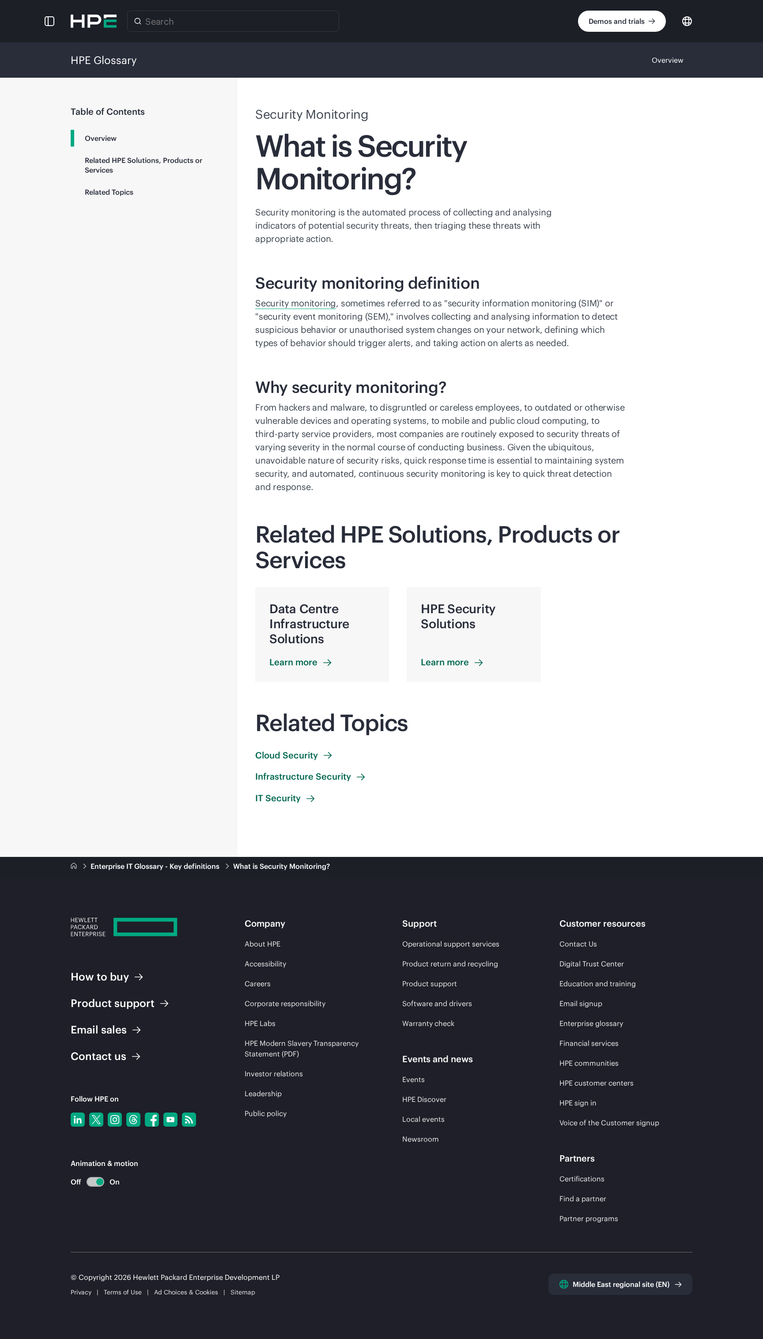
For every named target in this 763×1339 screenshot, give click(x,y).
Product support (429, 983)
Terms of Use (123, 1292)
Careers (258, 983)
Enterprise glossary (591, 1023)
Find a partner (582, 1198)
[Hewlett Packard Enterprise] (94, 21)
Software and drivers (437, 1003)
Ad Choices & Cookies (186, 1292)
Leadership (263, 1093)
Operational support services (450, 943)
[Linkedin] (78, 1120)
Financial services (589, 1043)
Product (113, 1003)
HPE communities (589, 1063)
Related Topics (109, 192)
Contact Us (578, 943)
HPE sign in (578, 1102)
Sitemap (242, 1292)
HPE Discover (424, 1099)
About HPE (262, 943)
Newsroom (420, 1139)
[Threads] (133, 1120)
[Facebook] (152, 1120)
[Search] (137, 21)
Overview (668, 60)
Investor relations (274, 1073)
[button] (49, 21)
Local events (423, 1119)
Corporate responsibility (285, 1003)
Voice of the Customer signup (609, 1122)
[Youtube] (170, 1120)
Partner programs (588, 1218)
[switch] (90, 1182)
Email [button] (99, 1029)
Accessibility (265, 963)
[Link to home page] (75, 866)
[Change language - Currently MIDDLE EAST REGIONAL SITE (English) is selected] (687, 20)
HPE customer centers (596, 1083)
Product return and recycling (450, 963)
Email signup (580, 1003)
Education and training (597, 983)
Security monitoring (295, 303)
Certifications (581, 1178)
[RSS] (189, 1120)
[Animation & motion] (95, 1182)
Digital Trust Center (591, 963)
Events (413, 1079)
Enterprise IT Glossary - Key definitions (156, 866)
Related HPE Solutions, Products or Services (143, 165)
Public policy (266, 1113)
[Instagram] (115, 1120)
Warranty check (428, 1023)
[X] (96, 1120)
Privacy (81, 1292)
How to (100, 976)
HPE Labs (260, 1023)
